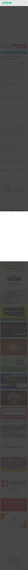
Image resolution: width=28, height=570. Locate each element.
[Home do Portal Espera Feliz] (7, 4)
